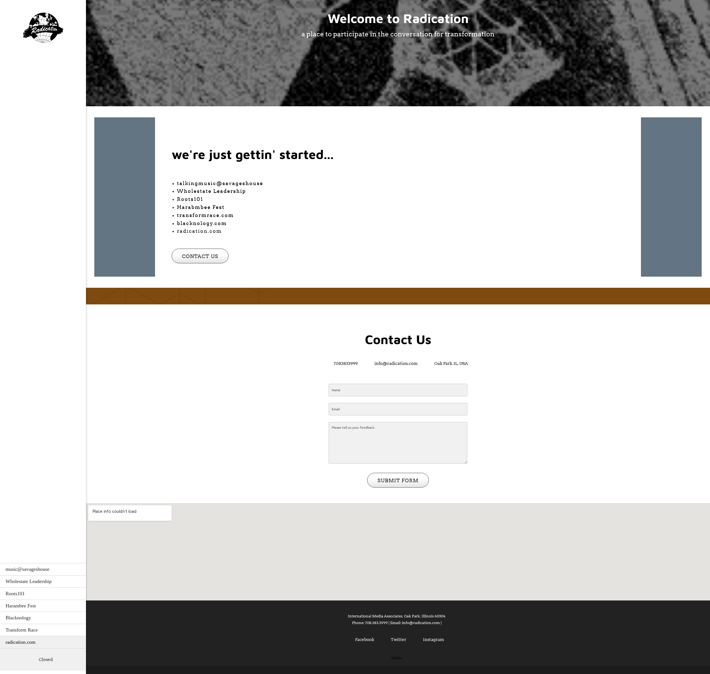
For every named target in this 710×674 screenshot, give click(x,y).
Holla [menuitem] (396, 658)
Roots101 (190, 199)
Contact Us (398, 339)
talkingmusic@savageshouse (220, 183)
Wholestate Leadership (211, 191)
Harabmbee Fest (201, 207)
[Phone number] (10, 659)
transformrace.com (205, 215)
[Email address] (18, 659)
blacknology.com (202, 223)
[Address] (26, 659)
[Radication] (43, 29)
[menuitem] (43, 569)
